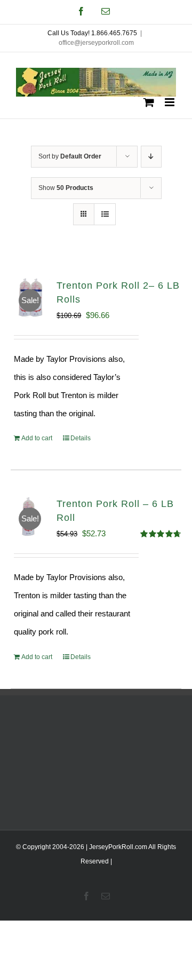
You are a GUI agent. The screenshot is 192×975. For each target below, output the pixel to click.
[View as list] (104, 214)
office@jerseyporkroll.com (96, 42)
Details (80, 438)
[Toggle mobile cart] (148, 102)
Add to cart (36, 438)
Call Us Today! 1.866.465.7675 (92, 33)
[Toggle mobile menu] (170, 102)
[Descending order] (151, 157)
